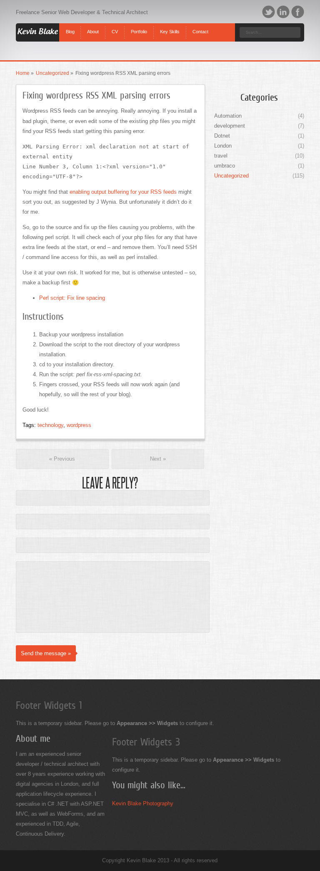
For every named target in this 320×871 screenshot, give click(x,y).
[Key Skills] (170, 25)
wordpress (79, 425)
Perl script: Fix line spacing (72, 298)
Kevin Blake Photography (142, 803)
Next (158, 459)
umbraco (224, 166)
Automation (228, 116)
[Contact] (200, 25)
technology (50, 425)
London (223, 146)
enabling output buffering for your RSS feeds (123, 192)
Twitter (268, 11)
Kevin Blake (37, 32)
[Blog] (70, 25)
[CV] (115, 25)
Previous (62, 459)
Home (23, 73)
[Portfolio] (139, 25)
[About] (93, 25)
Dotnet (222, 136)
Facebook (297, 11)
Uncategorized (52, 73)
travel (221, 156)
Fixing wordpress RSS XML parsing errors (96, 95)
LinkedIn (283, 11)
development (229, 126)
